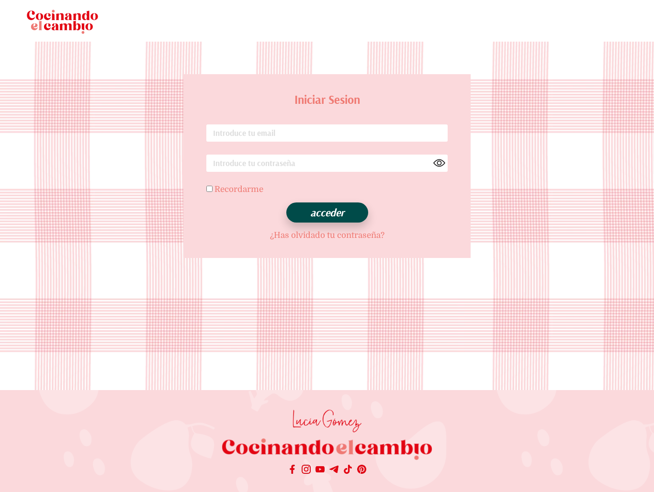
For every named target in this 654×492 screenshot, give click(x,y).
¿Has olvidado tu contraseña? (327, 235)
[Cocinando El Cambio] (326, 450)
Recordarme (238, 189)
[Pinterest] (362, 470)
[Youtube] (320, 470)
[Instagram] (306, 470)
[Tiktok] (348, 470)
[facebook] (292, 470)
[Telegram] (334, 470)
